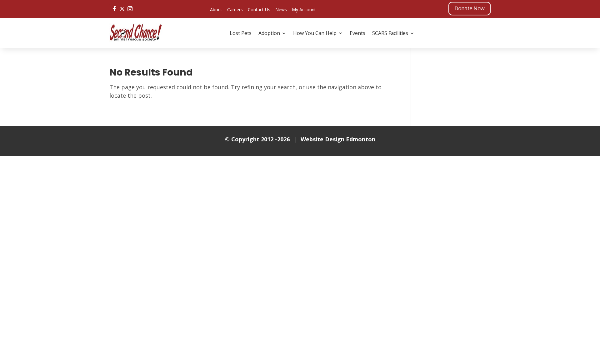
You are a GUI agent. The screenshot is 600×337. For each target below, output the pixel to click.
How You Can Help (315, 33)
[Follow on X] (122, 9)
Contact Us (259, 9)
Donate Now (469, 8)
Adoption (269, 33)
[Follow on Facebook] (114, 9)
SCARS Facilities (390, 33)
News (281, 9)
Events (357, 33)
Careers (235, 9)
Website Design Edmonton (338, 139)
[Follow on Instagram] (130, 9)
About (216, 9)
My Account (304, 9)
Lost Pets (241, 33)
